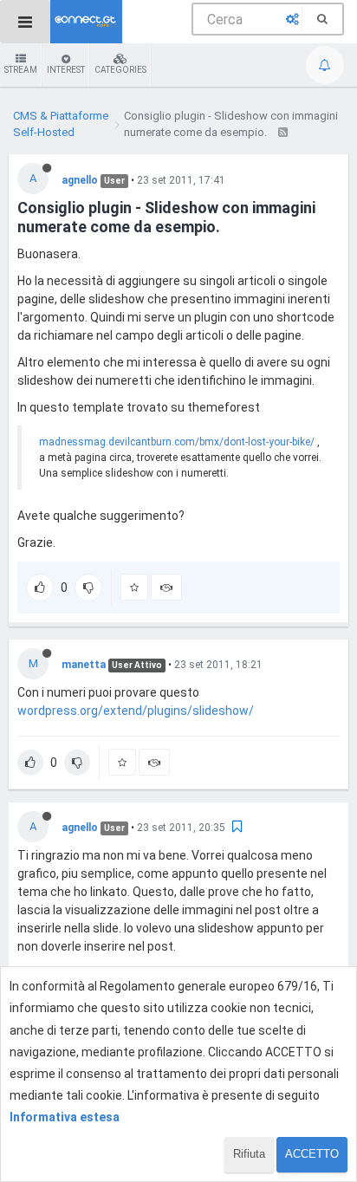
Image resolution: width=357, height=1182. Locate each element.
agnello (80, 180)
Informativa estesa (65, 1117)
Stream (20, 70)
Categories (120, 70)
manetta (84, 665)
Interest (66, 70)
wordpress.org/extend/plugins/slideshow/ (135, 711)
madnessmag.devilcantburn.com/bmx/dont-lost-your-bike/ (177, 442)
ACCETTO (312, 1153)
